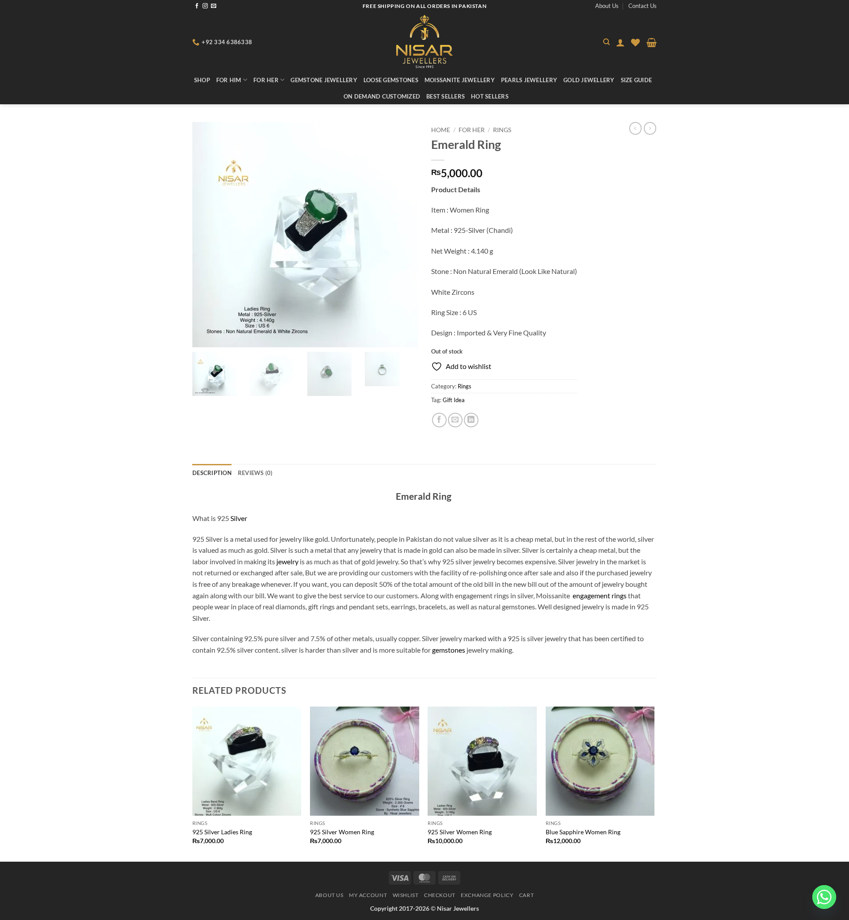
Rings (502, 129)
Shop (202, 80)
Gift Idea (454, 399)
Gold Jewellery (589, 80)
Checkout (439, 895)
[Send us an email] (213, 6)
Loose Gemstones (390, 80)
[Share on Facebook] (439, 420)
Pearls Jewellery (529, 80)
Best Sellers (445, 96)
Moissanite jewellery (459, 80)
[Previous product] (650, 128)
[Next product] (635, 128)
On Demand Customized (382, 96)
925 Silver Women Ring (342, 832)
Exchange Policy (487, 895)
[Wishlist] (635, 42)
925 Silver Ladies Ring (222, 832)
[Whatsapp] (824, 897)
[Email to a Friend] (455, 420)
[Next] (654, 783)
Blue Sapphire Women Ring (583, 832)
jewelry (286, 561)
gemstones (448, 650)
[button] (620, 42)
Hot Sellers (490, 96)
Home (440, 129)
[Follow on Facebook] (196, 6)
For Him (228, 80)
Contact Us (642, 5)
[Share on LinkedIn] (471, 420)
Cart (526, 895)
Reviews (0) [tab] (255, 472)
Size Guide (636, 80)
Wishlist (406, 895)
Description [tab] (212, 472)
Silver (238, 518)
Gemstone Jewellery (324, 80)
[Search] (606, 42)
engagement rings (600, 595)
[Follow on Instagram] (205, 6)
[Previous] (192, 783)
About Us (607, 5)
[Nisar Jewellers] (424, 41)
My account (368, 895)
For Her (266, 80)
